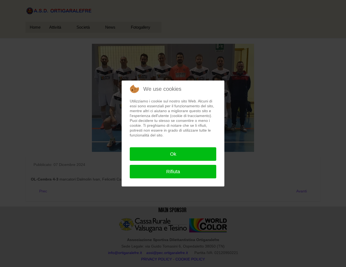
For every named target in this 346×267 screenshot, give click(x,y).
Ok (173, 154)
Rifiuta (173, 171)
